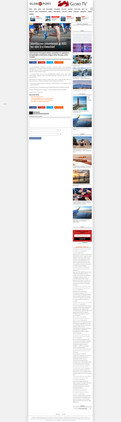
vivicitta (46, 113)
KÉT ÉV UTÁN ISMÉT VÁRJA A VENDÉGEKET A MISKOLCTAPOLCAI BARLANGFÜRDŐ (81, 319)
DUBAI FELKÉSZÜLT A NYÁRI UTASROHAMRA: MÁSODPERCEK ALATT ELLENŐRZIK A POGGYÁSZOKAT (81, 221)
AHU (34, 113)
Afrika (37, 16)
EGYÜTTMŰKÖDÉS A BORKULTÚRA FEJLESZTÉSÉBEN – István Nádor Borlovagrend (81, 78)
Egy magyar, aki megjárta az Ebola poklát (40, 101)
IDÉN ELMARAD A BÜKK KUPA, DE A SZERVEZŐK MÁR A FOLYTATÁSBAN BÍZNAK (81, 336)
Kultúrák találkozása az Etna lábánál (80, 90)
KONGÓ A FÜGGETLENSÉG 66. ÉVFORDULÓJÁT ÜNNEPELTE (85, 18)
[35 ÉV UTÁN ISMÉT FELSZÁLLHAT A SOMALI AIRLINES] (32, 18)
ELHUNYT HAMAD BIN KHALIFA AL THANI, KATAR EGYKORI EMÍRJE (82, 185)
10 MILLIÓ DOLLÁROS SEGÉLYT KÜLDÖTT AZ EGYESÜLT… (71, 18)
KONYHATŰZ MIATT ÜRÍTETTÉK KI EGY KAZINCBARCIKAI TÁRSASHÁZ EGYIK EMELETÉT (82, 288)
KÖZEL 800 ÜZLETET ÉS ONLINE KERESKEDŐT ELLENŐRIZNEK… (54, 19)
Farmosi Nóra (34, 49)
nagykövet (41, 113)
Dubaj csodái (75, 53)
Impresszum (58, 414)
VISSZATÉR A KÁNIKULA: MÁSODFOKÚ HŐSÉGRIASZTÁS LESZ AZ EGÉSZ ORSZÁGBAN (82, 378)
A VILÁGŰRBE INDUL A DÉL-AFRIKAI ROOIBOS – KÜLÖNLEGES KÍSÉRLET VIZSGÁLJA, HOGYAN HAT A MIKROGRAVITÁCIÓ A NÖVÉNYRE (82, 203)
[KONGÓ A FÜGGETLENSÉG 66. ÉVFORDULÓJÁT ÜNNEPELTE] (78, 18)
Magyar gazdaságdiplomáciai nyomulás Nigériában (42, 98)
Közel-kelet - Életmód (55, 17)
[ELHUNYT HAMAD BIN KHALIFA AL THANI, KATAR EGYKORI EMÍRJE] (82, 176)
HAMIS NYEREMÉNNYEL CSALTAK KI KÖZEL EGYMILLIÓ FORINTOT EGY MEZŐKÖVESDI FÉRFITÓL (81, 367)
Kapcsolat (63, 414)
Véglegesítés (82, 238)
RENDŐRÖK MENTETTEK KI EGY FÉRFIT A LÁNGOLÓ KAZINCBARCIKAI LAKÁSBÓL (82, 251)
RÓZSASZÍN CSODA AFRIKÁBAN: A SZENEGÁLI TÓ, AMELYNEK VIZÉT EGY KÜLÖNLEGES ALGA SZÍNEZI (82, 166)
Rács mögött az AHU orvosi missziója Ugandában (42, 99)
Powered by (68, 103)
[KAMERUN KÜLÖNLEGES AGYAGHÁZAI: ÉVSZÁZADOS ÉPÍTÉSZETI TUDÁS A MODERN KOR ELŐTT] (83, 142)
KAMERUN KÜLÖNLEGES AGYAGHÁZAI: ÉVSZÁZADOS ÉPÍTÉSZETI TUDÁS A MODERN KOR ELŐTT (82, 151)
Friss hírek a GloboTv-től (82, 247)
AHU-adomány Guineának (37, 96)
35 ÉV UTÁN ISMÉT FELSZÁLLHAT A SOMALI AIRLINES (81, 128)
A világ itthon (36, 112)
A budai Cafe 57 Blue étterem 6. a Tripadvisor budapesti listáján (81, 65)
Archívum (76, 408)
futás (37, 113)
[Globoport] (40, 4)
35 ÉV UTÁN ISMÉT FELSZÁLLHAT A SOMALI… (39, 18)
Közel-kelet (69, 16)
